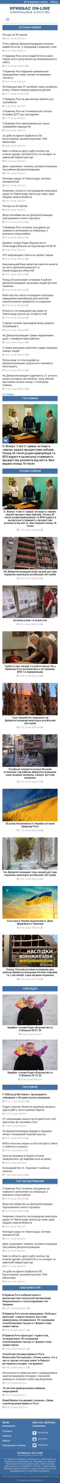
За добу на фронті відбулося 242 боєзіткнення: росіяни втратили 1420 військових (24, 138)
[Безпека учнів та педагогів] (30, 601)
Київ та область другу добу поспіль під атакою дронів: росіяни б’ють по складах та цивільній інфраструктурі (29, 154)
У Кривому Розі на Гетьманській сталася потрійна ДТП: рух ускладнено (27, 113)
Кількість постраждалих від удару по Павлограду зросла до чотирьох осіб (24, 312)
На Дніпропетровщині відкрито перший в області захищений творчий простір (27, 1133)
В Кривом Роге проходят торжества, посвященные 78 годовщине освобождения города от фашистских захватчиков (26, 1340)
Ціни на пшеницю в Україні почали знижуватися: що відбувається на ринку (26, 1157)
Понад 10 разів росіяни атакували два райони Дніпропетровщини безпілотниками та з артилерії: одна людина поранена (30, 972)
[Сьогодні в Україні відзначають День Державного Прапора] (30, 902)
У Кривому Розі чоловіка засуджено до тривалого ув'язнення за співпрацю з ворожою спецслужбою (26, 230)
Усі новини (8, 394)
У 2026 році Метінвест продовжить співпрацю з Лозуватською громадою (26, 1096)
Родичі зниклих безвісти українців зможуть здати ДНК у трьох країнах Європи (28, 1108)
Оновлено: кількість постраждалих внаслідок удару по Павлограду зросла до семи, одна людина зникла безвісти (29, 194)
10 (26, 1407)
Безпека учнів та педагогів (30, 620)
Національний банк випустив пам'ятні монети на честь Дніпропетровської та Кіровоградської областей (30, 267)
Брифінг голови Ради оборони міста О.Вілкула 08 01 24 (30, 1029)
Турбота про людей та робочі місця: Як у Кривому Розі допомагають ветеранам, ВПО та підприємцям (30, 669)
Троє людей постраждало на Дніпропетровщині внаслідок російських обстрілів (30, 720)
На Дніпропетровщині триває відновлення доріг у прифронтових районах (27, 337)
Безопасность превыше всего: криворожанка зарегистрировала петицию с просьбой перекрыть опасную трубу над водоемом (29, 1376)
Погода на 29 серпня (14, 206)
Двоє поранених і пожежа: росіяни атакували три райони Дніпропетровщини (29, 168)
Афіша (6, 1440)
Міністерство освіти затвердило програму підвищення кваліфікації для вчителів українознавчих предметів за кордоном (27, 298)
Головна (7, 1431)
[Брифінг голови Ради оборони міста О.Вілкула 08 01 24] (30, 1009)
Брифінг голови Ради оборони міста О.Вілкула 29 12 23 (30, 1074)
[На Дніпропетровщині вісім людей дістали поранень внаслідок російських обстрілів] (30, 553)
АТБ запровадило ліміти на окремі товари (27, 255)
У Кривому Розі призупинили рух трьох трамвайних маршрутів (25, 125)
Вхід (55, 2)
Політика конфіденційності (30, 1480)
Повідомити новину (37, 2)
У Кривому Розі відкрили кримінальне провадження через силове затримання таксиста (26, 74)
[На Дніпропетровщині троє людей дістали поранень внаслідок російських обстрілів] (30, 853)
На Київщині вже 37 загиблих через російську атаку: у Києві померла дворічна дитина (29, 88)
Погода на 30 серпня (14, 34)
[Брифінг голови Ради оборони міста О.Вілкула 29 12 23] (30, 1055)
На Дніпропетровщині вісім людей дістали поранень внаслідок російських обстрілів (30, 573)
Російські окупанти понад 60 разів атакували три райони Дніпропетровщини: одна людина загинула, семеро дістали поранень (30, 773)
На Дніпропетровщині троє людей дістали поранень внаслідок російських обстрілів (30, 874)
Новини (6, 1435)
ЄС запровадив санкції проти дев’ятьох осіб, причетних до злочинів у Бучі (29, 1120)
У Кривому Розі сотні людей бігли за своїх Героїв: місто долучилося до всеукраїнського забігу (29, 59)
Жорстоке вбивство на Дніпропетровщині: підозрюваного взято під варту (27, 217)
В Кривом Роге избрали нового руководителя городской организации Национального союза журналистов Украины (26, 1299)
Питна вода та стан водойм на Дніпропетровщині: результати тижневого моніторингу (27, 363)
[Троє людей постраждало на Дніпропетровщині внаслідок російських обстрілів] (30, 699)
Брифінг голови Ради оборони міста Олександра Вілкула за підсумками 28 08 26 (29, 244)
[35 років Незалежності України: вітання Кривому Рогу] (30, 805)
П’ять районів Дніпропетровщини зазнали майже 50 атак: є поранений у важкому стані (29, 45)
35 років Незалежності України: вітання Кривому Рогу (30, 825)
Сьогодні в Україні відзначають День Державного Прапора (30, 922)
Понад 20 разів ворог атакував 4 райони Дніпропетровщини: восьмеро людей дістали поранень (29, 283)
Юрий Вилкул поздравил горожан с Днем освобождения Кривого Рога (27, 1402)
